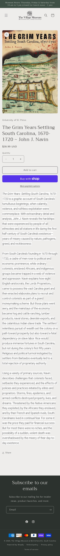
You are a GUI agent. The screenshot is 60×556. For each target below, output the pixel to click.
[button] (6, 15)
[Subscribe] (50, 509)
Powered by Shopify (15, 545)
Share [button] (8, 453)
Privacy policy (47, 545)
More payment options (30, 186)
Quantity (6, 153)
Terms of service (31, 549)
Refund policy (32, 545)
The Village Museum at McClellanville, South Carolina (33, 541)
